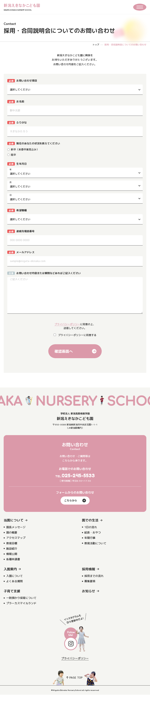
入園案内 (10, 569)
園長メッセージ (15, 527)
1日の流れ (90, 527)
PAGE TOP (75, 678)
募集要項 (89, 581)
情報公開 (11, 554)
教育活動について (95, 543)
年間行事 (89, 538)
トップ (96, 45)
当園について (13, 520)
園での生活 (90, 520)
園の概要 (11, 532)
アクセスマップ (15, 538)
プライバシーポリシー (67, 324)
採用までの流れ (94, 576)
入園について (14, 576)
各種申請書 (13, 559)
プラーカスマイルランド (21, 603)
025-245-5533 (78, 475)
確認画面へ (64, 351)
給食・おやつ (92, 532)
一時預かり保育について (21, 598)
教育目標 (11, 543)
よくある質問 (14, 581)
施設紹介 (11, 549)
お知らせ (88, 591)
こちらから (70, 500)
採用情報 (88, 569)
